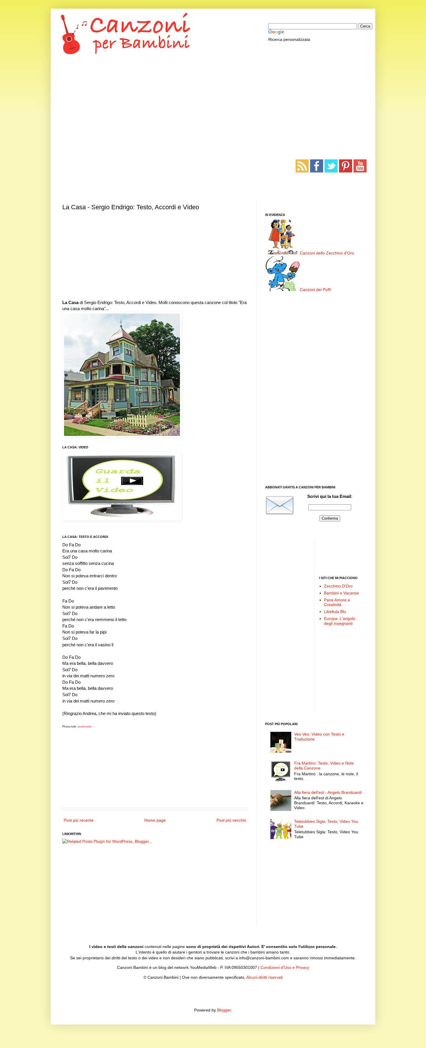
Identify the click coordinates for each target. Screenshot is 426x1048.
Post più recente (79, 820)
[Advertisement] (213, 98)
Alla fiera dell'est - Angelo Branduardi (328, 792)
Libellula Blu (335, 611)
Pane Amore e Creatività (337, 602)
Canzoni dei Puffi (315, 289)
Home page (155, 820)
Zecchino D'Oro (338, 586)
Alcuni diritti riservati (264, 977)
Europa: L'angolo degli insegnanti (339, 621)
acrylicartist (85, 726)
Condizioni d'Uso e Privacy (285, 967)
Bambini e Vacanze (341, 593)
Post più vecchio (231, 820)
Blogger (224, 1010)
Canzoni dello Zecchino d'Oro (327, 253)
